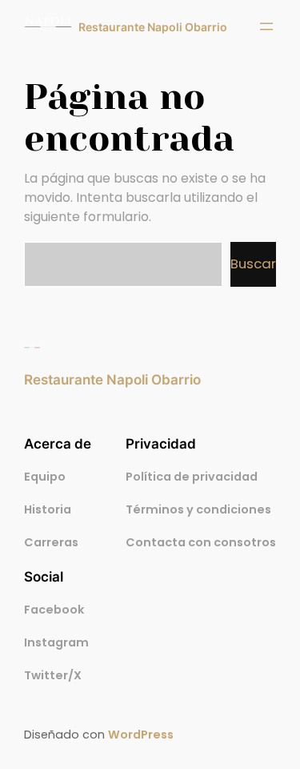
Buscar (253, 263)
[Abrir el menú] (266, 26)
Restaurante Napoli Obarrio (152, 27)
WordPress (141, 735)
